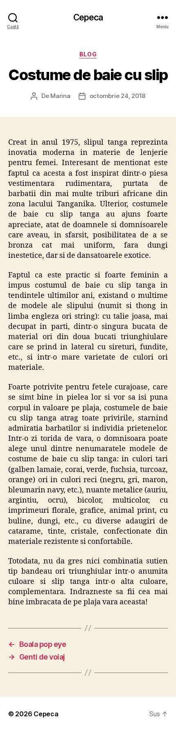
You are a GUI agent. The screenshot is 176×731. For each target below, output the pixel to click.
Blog (88, 54)
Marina (60, 96)
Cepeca (88, 17)
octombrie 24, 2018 (117, 96)
